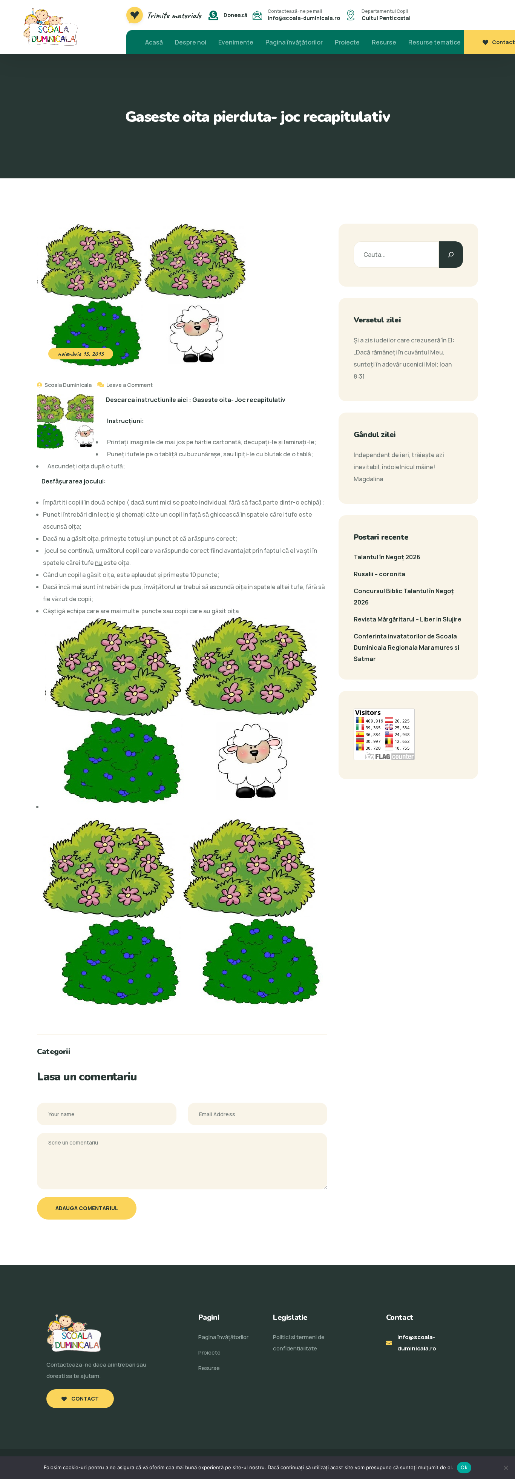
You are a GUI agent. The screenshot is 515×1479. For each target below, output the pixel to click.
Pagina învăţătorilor (294, 42)
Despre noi (190, 42)
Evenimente (235, 42)
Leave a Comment (129, 384)
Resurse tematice (434, 42)
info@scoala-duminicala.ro (304, 17)
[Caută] (451, 254)
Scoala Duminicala (67, 384)
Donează (235, 14)
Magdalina (368, 479)
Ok (464, 1467)
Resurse (384, 42)
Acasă (154, 42)
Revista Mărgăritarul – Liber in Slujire (407, 619)
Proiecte (347, 42)
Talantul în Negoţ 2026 (387, 557)
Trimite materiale (174, 15)
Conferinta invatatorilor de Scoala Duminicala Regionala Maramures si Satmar (406, 647)
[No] (505, 1467)
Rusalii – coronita (379, 574)
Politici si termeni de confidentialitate (299, 1342)
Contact (503, 42)
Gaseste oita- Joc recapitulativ (238, 400)
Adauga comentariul (86, 1208)
